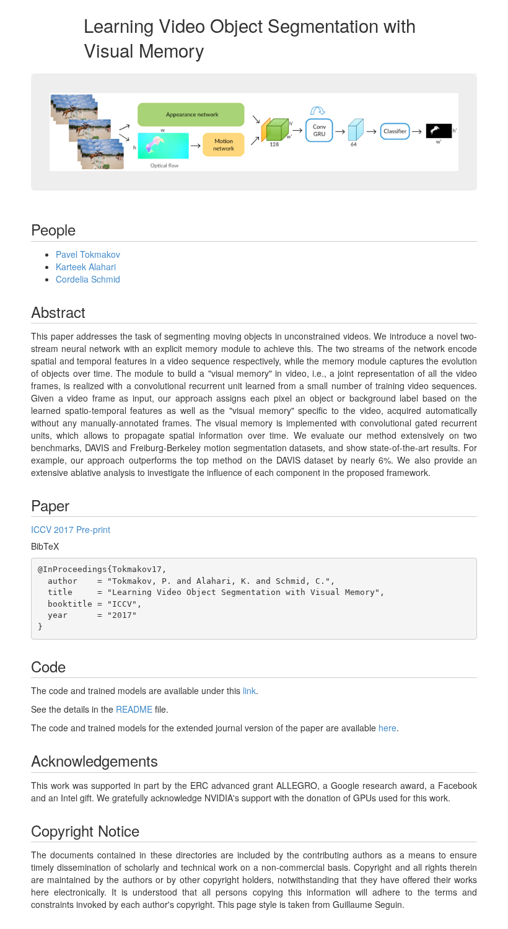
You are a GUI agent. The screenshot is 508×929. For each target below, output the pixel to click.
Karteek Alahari (86, 266)
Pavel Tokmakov (88, 254)
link (249, 690)
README (134, 709)
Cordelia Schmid (88, 279)
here (387, 727)
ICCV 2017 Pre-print (70, 529)
